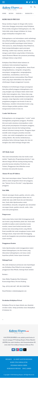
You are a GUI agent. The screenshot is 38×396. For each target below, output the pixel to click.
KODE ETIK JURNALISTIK (18, 362)
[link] (27, 2)
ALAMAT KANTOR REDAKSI (22, 359)
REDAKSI (9, 359)
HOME (4, 13)
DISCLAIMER (26, 368)
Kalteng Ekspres (18, 374)
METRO (11, 13)
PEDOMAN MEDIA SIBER (19, 365)
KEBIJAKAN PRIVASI (14, 368)
